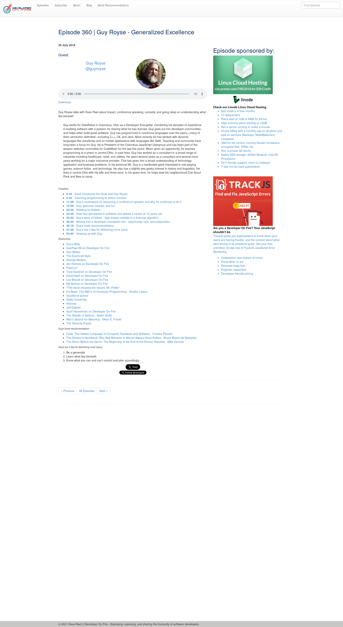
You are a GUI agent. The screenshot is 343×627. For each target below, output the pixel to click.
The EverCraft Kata (78, 256)
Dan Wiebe (73, 252)
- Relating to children (83, 210)
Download (64, 102)
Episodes (43, 5)
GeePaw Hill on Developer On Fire (88, 248)
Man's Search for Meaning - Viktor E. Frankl (93, 319)
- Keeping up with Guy (84, 233)
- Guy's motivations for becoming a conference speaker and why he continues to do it (123, 202)
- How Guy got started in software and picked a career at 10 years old (114, 214)
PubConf (71, 268)
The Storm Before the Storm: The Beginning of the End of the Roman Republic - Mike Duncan (125, 342)
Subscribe (61, 5)
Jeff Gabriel (73, 307)
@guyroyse (96, 69)
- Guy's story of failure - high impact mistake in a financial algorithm (112, 218)
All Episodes (86, 391)
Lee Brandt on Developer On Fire (87, 280)
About (76, 5)
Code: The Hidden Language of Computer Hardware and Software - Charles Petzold (119, 334)
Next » (103, 391)
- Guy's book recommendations (90, 225)
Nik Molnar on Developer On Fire (87, 284)
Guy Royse (95, 63)
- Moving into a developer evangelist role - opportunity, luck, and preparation (118, 222)
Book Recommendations (113, 5)
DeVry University (76, 299)
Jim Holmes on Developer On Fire (87, 264)
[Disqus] (171, 460)
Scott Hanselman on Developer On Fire (91, 311)
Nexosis (71, 303)
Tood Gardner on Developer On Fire (89, 272)
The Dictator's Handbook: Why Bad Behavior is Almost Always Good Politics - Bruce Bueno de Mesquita (131, 338)
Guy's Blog (73, 244)
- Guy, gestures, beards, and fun (90, 206)
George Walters (76, 260)
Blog (89, 5)
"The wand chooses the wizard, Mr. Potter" (93, 288)
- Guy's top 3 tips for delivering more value (97, 229)
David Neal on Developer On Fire (87, 276)
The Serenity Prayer (79, 323)
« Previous (67, 391)
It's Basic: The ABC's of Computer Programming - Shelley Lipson (106, 291)
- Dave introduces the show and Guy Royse (96, 194)
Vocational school (77, 295)
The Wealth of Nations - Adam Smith (89, 315)
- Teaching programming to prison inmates (96, 198)
